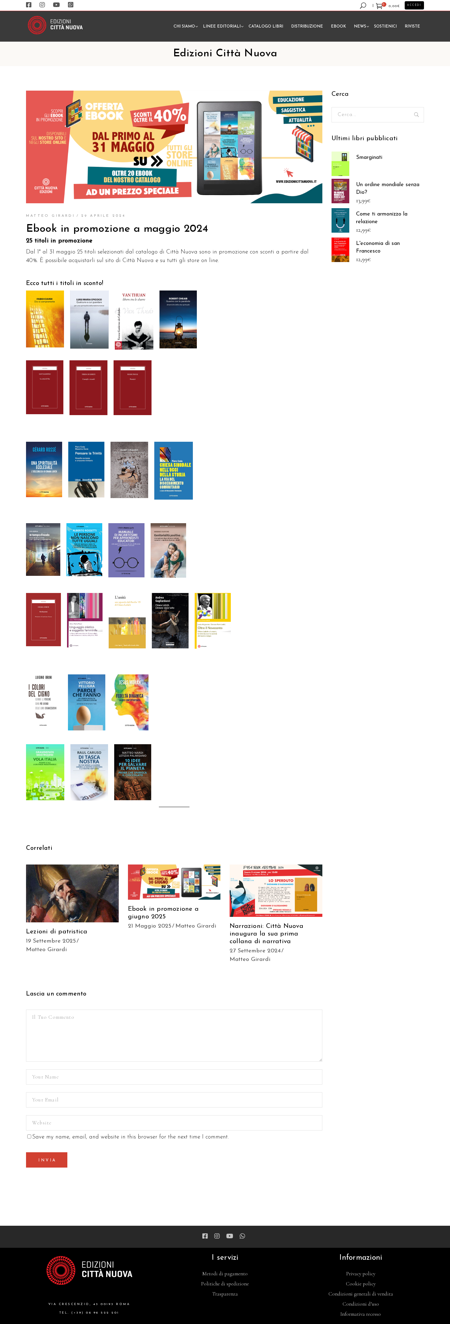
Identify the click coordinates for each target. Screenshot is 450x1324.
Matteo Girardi (50, 216)
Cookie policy (361, 1284)
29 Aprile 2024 (103, 216)
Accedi (414, 5)
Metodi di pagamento (225, 1273)
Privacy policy (360, 1273)
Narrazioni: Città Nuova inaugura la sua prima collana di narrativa (266, 934)
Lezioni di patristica (56, 931)
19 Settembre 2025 (51, 941)
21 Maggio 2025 (149, 926)
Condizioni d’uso (361, 1304)
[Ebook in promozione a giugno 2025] (174, 882)
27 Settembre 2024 (255, 951)
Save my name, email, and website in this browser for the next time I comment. (130, 1137)
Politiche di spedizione (225, 1284)
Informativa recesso (360, 1314)
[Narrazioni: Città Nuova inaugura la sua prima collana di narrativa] (276, 891)
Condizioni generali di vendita (360, 1294)
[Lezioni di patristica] (72, 893)
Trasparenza (225, 1294)
